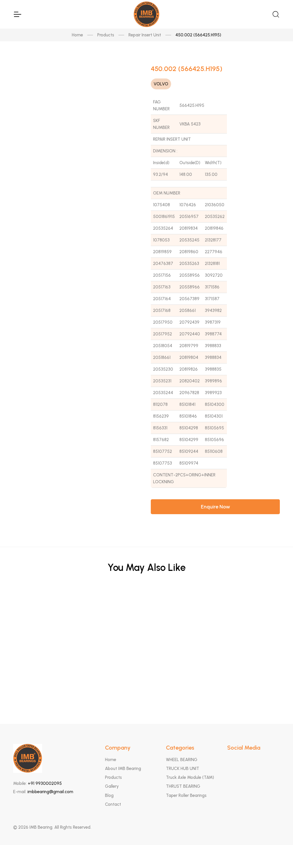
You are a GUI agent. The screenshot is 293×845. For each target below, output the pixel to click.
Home (77, 35)
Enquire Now (215, 507)
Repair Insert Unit (144, 35)
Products (105, 35)
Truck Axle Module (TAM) (190, 777)
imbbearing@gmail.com (50, 791)
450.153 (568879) (146, 689)
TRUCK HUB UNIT (182, 768)
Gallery (112, 786)
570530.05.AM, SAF (146, 661)
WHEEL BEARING (181, 759)
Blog (109, 795)
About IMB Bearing (123, 768)
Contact (113, 804)
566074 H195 (147, 605)
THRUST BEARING (183, 786)
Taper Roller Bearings (186, 795)
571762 (146, 633)
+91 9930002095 (45, 783)
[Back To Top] (277, 829)
